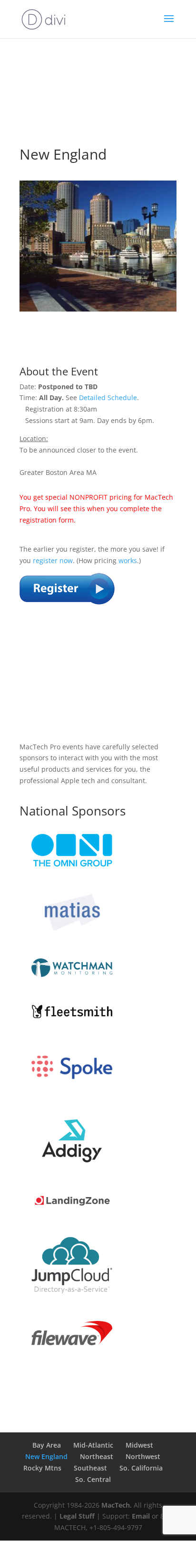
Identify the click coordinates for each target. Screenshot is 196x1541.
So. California (141, 1467)
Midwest (139, 1445)
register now (53, 560)
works (127, 560)
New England (46, 1456)
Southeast (90, 1467)
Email (141, 1516)
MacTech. (116, 1505)
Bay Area (46, 1445)
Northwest (143, 1456)
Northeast (96, 1456)
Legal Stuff (77, 1516)
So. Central (93, 1479)
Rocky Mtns (42, 1467)
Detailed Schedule (108, 397)
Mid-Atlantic (93, 1445)
